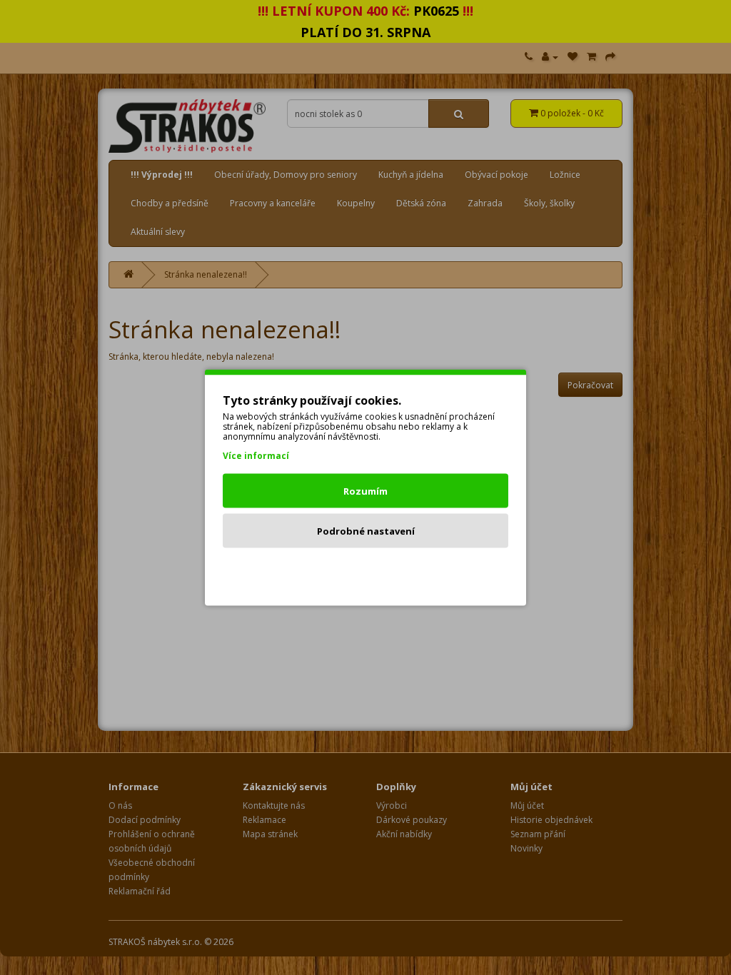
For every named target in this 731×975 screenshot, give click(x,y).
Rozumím (365, 491)
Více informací (256, 456)
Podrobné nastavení (366, 531)
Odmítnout (365, 571)
